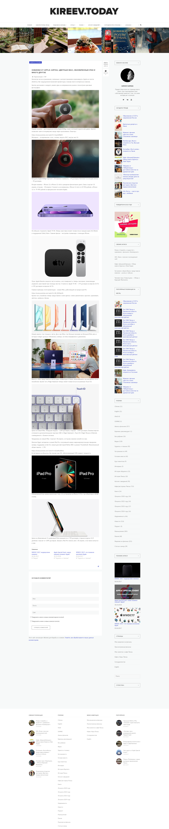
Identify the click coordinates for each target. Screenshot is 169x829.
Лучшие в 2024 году (121, 511)
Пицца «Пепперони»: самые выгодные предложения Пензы (131, 761)
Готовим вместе (120, 456)
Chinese (117, 406)
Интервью (118, 466)
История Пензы (120, 476)
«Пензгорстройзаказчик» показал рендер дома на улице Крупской (131, 176)
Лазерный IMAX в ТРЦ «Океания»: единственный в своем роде (131, 722)
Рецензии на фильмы (59, 25)
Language (128, 25)
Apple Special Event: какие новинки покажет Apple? (126, 601)
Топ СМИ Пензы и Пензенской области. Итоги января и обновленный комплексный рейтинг (126, 313)
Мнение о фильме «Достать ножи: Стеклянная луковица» (130, 134)
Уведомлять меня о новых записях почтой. (46, 621)
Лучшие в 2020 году (121, 496)
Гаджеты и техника (35, 62)
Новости (117, 521)
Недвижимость (45, 39)
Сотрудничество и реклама (112, 25)
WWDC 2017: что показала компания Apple (127, 624)
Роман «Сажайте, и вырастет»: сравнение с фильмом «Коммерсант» (127, 251)
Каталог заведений (93, 25)
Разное (81, 25)
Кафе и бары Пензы (121, 657)
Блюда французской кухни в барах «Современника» (131, 742)
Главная (29, 25)
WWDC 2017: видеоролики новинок (127, 578)
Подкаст (117, 526)
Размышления (119, 531)
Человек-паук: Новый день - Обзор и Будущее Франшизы (44, 762)
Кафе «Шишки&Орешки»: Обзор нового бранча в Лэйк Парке (131, 159)
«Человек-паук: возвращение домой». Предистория (129, 733)
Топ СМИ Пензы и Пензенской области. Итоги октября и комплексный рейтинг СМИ (126, 352)
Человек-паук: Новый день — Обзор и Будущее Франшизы (151, 44)
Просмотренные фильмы (123, 647)
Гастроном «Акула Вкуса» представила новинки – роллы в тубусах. (127, 272)
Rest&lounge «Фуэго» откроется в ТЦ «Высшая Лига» (131, 143)
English (117, 411)
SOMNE (117, 421)
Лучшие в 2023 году (121, 506)
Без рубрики (119, 436)
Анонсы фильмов (120, 426)
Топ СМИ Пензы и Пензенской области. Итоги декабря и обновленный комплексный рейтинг (126, 363)
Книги (8, 37)
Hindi (116, 416)
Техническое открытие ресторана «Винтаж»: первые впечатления (130, 185)
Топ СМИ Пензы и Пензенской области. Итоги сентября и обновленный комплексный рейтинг (126, 324)
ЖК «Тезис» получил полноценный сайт (126, 258)
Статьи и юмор (120, 546)
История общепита (121, 471)
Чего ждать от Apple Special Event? (131, 751)
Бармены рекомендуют (122, 431)
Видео (117, 441)
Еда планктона (119, 461)
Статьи (72, 25)
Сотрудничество (120, 662)
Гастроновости (119, 451)
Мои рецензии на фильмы (123, 642)
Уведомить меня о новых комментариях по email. (48, 617)
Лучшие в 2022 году (121, 501)
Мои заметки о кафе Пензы (124, 652)
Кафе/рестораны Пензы (42, 25)
